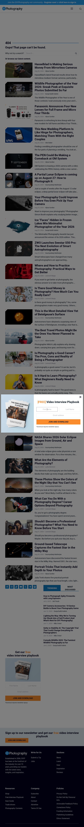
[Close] (80, 397)
